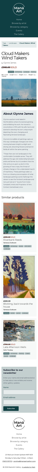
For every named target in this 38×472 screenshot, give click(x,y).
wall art (18, 313)
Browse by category (19, 27)
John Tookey (8, 350)
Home (19, 19)
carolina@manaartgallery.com (24, 461)
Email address (9, 397)
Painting (11, 71)
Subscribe (11, 408)
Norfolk (21, 246)
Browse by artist (19, 23)
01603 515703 (7, 461)
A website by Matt (28, 467)
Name (6, 387)
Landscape (26, 71)
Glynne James (10, 63)
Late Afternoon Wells (14, 347)
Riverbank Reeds (12, 240)
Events (19, 30)
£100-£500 (28, 246)
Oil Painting (18, 71)
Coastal (28, 353)
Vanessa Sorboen (9, 243)
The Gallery (19, 34)
